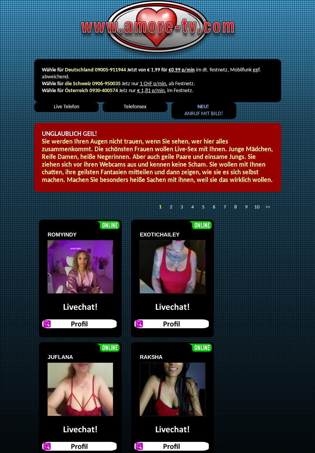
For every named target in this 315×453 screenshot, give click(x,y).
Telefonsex (135, 107)
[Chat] (80, 307)
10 (257, 207)
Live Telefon (66, 107)
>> (267, 207)
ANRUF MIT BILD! (203, 110)
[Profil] (80, 323)
